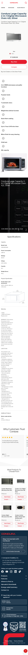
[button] (2, 3)
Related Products (21, 7)
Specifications (11, 7)
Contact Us (5, 590)
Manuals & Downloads (8, 584)
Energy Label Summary (9, 587)
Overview (3, 7)
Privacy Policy (8, 641)
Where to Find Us (7, 581)
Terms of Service (18, 641)
